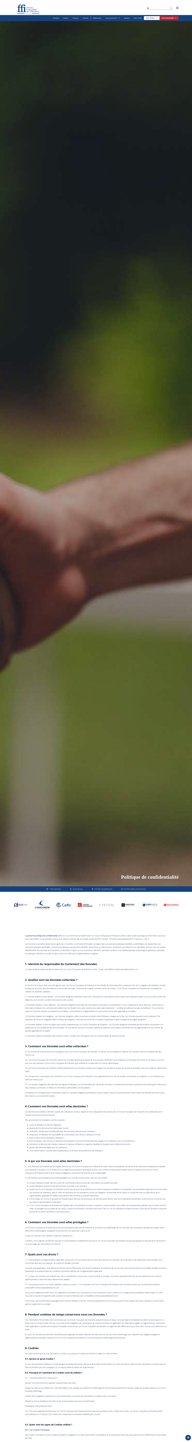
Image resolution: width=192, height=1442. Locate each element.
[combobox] (157, 8)
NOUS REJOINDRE (168, 18)
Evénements (97, 18)
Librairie (127, 18)
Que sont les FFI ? (111, 18)
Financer (75, 18)
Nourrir (65, 18)
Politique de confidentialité (150, 877)
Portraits (85, 18)
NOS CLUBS (138, 18)
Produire (56, 18)
